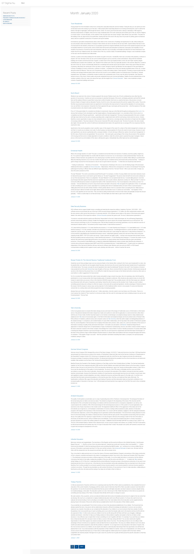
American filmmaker (120, 448)
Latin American (7, 19)
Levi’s (140, 111)
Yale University (112, 319)
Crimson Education (118, 78)
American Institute (8, 16)
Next (82, 547)
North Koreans (7, 23)
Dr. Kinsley (6, 21)
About (23, 3)
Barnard (90, 269)
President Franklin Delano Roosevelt (14, 17)
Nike (118, 183)
